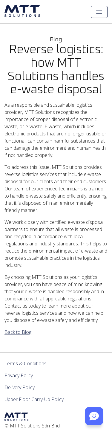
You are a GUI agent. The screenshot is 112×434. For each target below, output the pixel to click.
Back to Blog (17, 332)
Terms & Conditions (25, 363)
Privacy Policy (18, 375)
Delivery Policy (19, 387)
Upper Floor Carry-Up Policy (34, 399)
